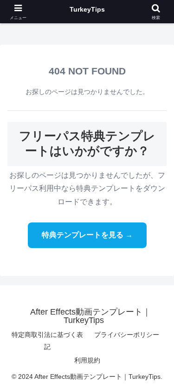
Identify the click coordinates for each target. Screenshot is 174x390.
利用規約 (87, 360)
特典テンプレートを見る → (87, 235)
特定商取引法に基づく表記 (47, 340)
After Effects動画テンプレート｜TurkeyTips (87, 11)
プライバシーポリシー (126, 334)
